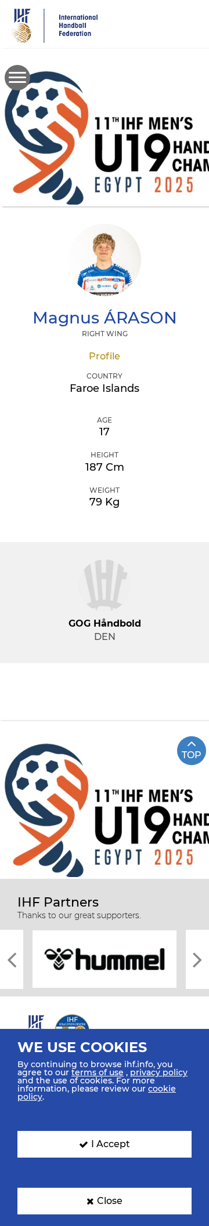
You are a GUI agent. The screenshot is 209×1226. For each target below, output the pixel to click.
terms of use (97, 1072)
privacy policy (159, 1072)
